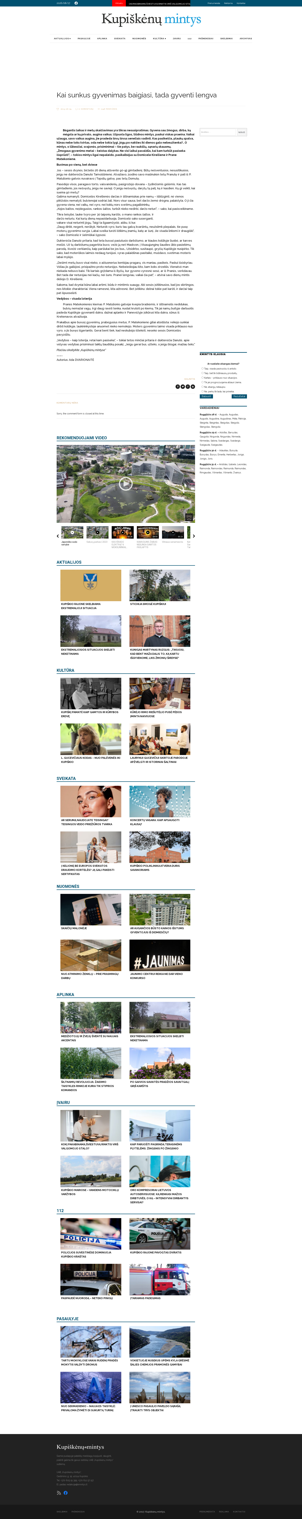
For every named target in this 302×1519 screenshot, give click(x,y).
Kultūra (65, 670)
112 (60, 1210)
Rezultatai (239, 396)
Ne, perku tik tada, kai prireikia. (219, 391)
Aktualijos (69, 562)
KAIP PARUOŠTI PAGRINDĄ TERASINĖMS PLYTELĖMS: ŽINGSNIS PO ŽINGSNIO (155, 4)
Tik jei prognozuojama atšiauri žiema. (223, 382)
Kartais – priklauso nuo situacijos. (221, 378)
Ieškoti (241, 132)
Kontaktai (241, 3)
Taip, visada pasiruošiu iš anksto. (220, 368)
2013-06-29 (66, 109)
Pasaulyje (67, 1318)
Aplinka (65, 994)
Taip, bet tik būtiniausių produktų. (220, 373)
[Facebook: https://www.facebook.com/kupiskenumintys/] (76, 3)
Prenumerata (214, 3)
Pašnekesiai (78, 1512)
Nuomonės (68, 886)
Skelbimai (62, 1512)
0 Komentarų (86, 109)
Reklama (228, 3)
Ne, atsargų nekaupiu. (215, 387)
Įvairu (63, 1102)
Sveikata (66, 778)
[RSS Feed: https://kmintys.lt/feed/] (59, 1492)
